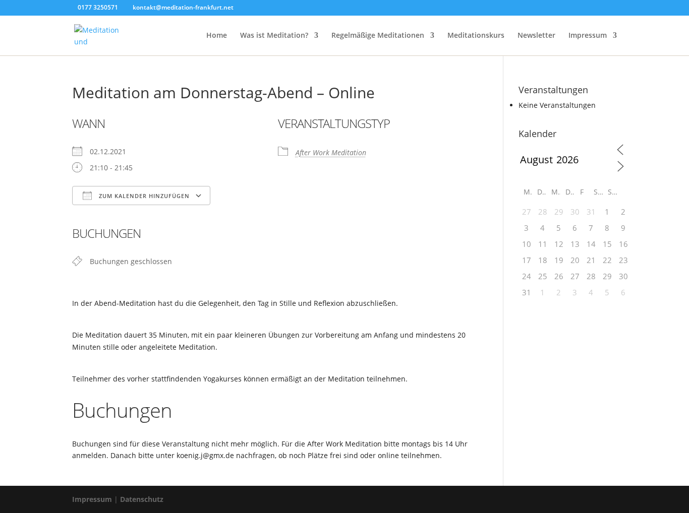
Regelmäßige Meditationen (377, 36)
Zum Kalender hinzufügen (143, 196)
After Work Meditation (331, 152)
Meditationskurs (475, 36)
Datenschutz (141, 499)
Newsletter (536, 36)
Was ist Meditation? (274, 36)
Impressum (587, 36)
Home (216, 36)
